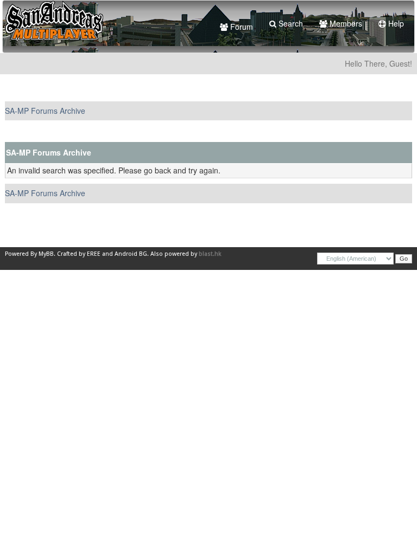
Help (395, 23)
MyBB (46, 253)
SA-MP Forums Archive (45, 110)
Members (344, 23)
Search (289, 23)
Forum (240, 26)
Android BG (131, 253)
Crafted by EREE (78, 253)
